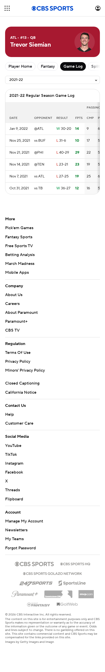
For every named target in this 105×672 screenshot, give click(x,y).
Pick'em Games (19, 227)
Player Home (20, 66)
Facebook (14, 472)
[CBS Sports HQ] (75, 563)
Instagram (14, 463)
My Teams (14, 538)
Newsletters (16, 530)
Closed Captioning (22, 383)
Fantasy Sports (18, 237)
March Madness (19, 263)
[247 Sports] (35, 582)
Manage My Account (24, 521)
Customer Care (19, 423)
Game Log (73, 66)
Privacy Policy (17, 361)
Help (9, 414)
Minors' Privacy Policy (25, 370)
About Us (13, 294)
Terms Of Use (18, 352)
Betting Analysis (20, 254)
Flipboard (14, 499)
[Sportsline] (72, 582)
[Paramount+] (24, 592)
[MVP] (86, 592)
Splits (96, 66)
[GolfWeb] (67, 604)
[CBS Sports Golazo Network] (52, 573)
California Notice (20, 392)
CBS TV (12, 330)
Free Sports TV (19, 245)
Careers (12, 303)
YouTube (13, 445)
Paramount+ (16, 321)
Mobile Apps (17, 272)
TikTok (11, 454)
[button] (7, 8)
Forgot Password (20, 548)
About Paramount (21, 312)
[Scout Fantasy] (38, 604)
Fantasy (48, 66)
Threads (12, 490)
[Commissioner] (58, 592)
